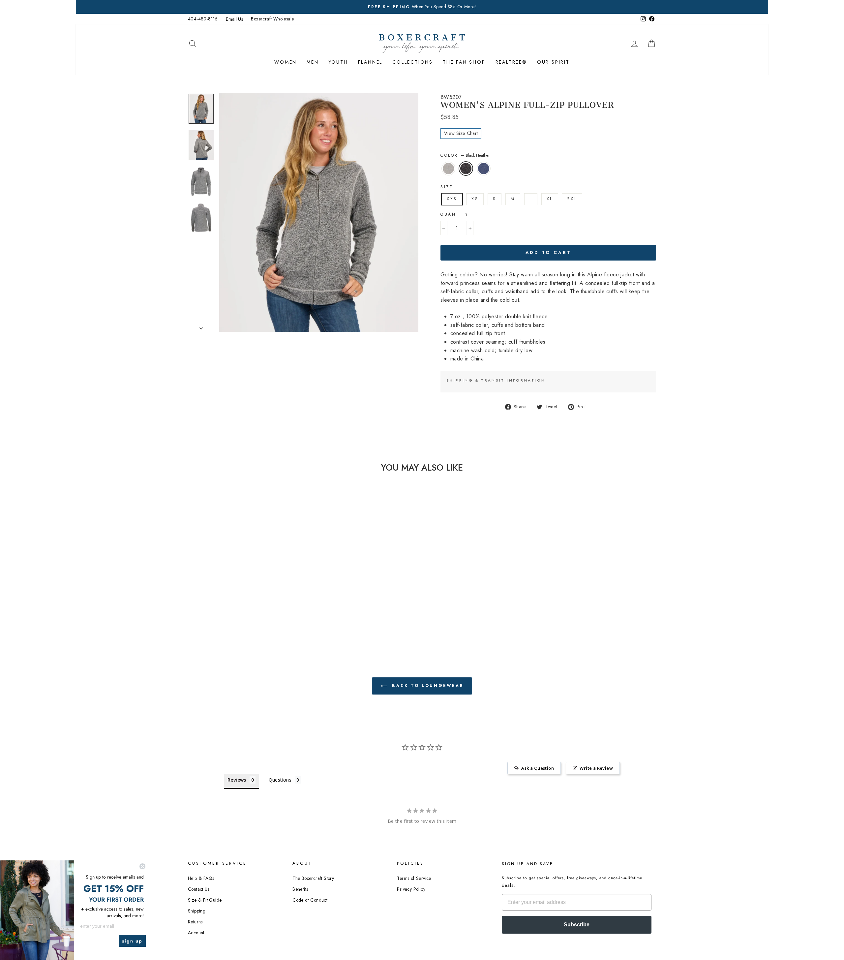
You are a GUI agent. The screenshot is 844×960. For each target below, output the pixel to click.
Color (465, 155)
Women (285, 62)
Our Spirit (553, 62)
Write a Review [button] (596, 768)
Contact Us (198, 889)
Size (446, 187)
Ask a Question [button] (537, 768)
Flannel (370, 62)
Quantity (454, 214)
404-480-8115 (203, 18)
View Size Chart (461, 133)
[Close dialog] (142, 866)
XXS (452, 199)
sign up (132, 941)
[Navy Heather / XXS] (245, 608)
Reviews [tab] (236, 780)
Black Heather (465, 168)
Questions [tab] (280, 780)
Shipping (196, 911)
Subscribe (576, 924)
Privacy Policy (411, 889)
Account (196, 932)
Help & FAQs (201, 878)
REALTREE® (511, 62)
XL (550, 199)
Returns (195, 921)
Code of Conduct (309, 900)
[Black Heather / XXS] (236, 608)
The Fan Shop (464, 62)
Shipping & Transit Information (495, 380)
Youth (338, 62)
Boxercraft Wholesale (272, 18)
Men (312, 62)
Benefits (300, 889)
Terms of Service (414, 878)
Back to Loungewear (427, 686)
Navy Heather (483, 168)
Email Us (234, 19)
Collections (412, 62)
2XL (572, 199)
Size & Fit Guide (205, 900)
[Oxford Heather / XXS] (228, 608)
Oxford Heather (448, 168)
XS (474, 199)
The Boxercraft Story (313, 878)
